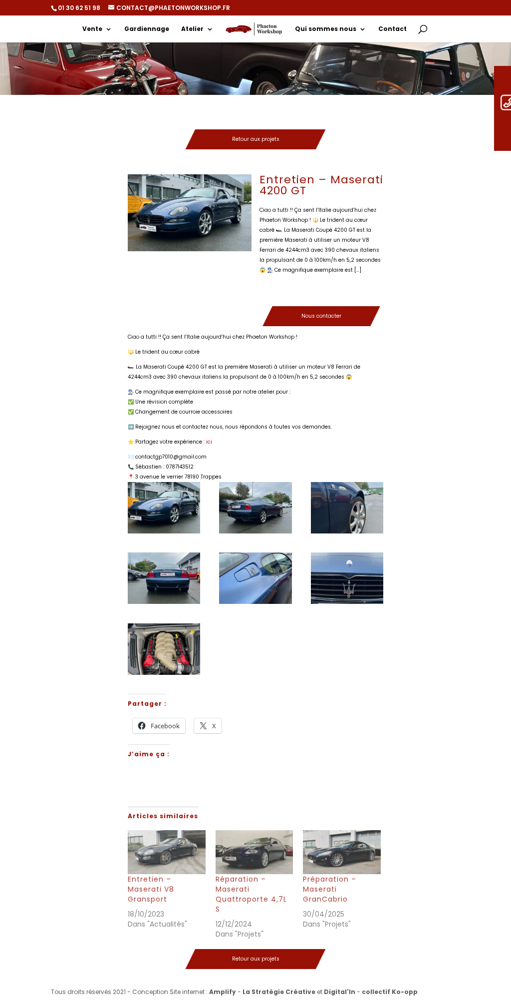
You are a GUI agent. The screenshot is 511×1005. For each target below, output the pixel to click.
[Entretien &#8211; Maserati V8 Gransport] (167, 852)
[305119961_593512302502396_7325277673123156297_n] (164, 578)
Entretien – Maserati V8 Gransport (151, 889)
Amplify (222, 992)
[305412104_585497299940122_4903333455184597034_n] (347, 578)
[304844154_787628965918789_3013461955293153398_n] (255, 507)
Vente (92, 29)
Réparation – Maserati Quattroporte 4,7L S (251, 894)
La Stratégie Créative (279, 992)
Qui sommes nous (325, 29)
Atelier (192, 29)
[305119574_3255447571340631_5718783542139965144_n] (164, 649)
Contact (392, 29)
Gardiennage (146, 29)
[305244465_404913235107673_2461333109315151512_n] (347, 507)
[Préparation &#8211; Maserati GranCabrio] (342, 852)
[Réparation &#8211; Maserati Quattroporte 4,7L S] (254, 852)
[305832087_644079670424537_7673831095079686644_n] (255, 578)
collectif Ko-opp (390, 992)
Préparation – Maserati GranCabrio (329, 889)
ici (209, 442)
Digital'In (339, 992)
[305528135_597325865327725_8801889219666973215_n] (164, 507)
